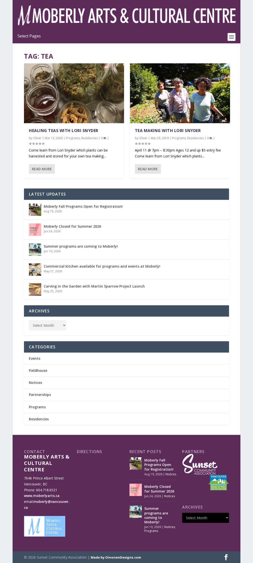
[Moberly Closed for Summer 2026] (35, 229)
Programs (73, 138)
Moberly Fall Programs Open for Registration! (83, 206)
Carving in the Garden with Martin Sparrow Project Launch (94, 286)
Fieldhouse (38, 370)
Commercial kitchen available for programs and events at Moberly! (102, 266)
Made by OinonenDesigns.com (116, 557)
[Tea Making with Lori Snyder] (180, 93)
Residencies (89, 138)
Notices (35, 382)
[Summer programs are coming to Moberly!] (35, 249)
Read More (42, 169)
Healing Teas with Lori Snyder (63, 130)
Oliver (37, 138)
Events (34, 358)
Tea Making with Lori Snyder (168, 130)
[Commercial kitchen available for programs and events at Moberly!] (35, 269)
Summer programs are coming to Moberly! (81, 246)
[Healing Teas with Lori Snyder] (74, 93)
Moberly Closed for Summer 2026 (72, 226)
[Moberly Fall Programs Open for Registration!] (35, 210)
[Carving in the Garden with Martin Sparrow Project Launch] (35, 289)
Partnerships (40, 394)
